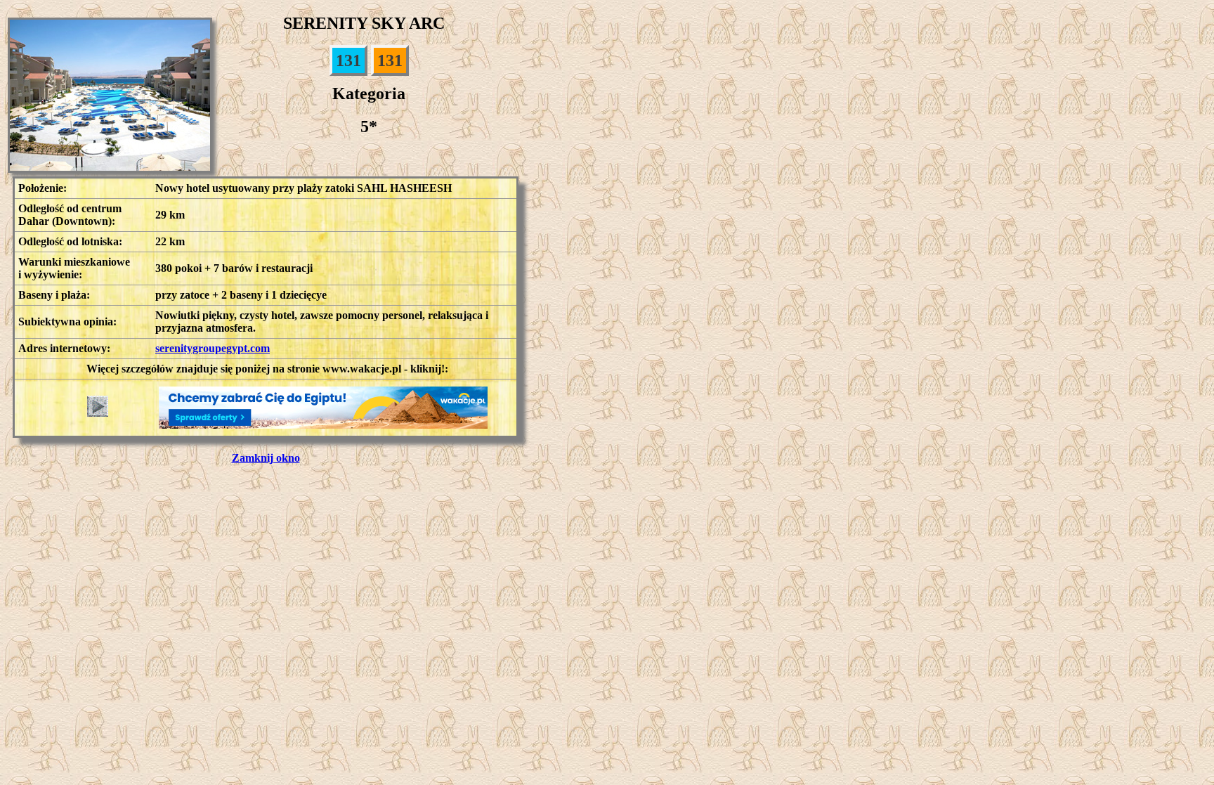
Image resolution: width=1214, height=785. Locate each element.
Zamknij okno (266, 458)
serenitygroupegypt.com (212, 348)
